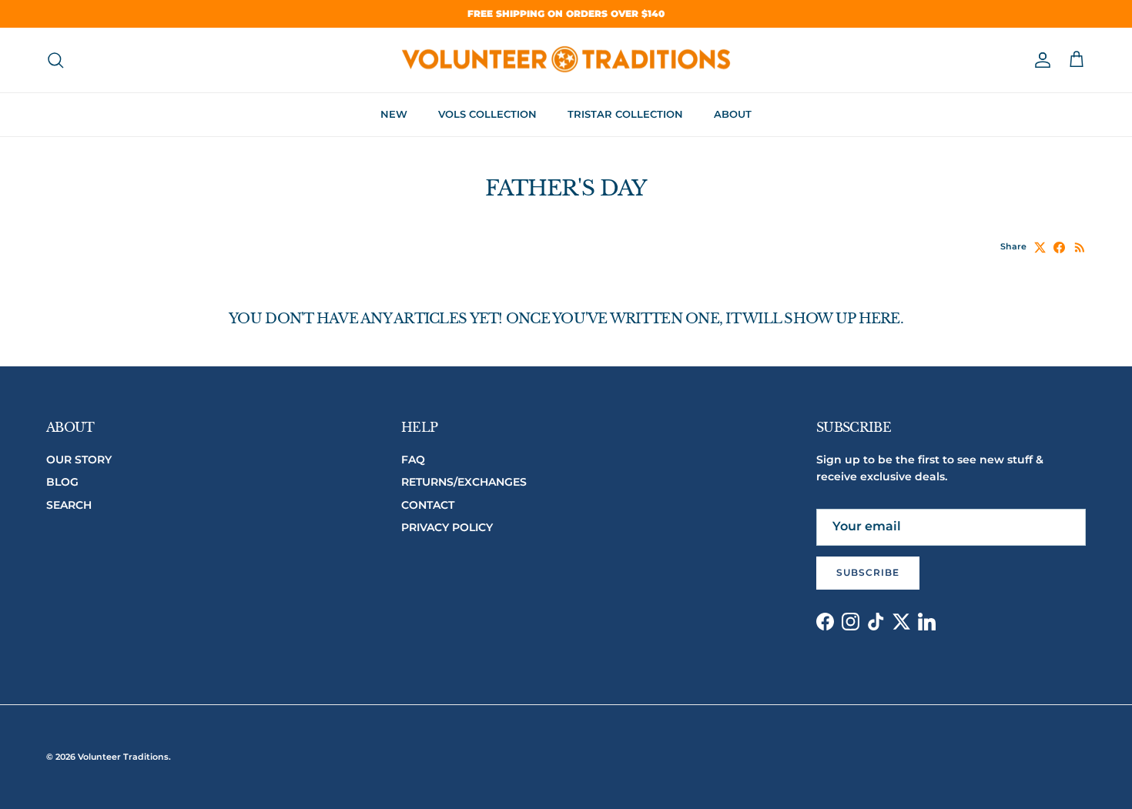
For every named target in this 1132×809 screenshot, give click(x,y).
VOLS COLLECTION (487, 114)
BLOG (62, 482)
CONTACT (427, 505)
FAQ (413, 459)
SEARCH (69, 505)
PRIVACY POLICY (447, 527)
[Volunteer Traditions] (566, 60)
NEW (393, 114)
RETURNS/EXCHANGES (464, 482)
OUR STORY (79, 459)
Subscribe (867, 572)
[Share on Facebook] (1059, 247)
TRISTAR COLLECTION (625, 114)
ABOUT (733, 114)
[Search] (55, 60)
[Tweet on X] (1040, 247)
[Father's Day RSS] (1080, 247)
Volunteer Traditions (123, 756)
